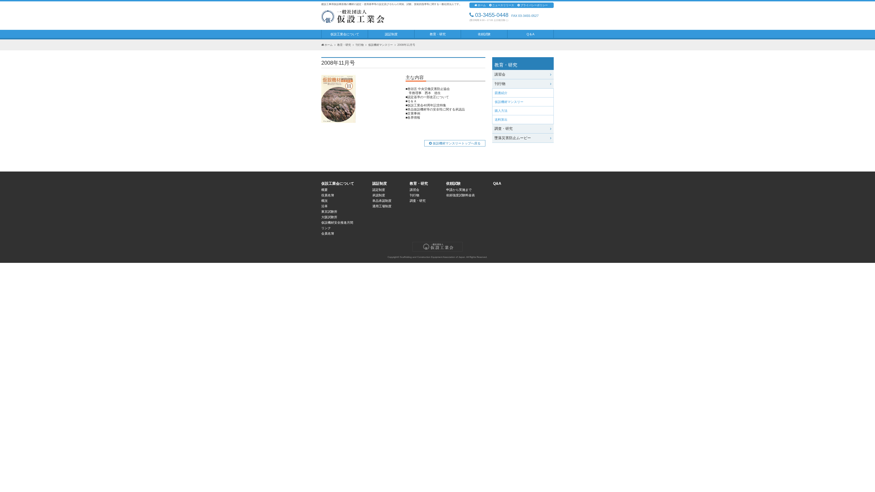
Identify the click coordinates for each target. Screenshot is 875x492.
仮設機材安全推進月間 (337, 222)
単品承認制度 (381, 200)
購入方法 (501, 111)
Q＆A (530, 34)
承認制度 (378, 195)
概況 (324, 200)
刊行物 (359, 44)
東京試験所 (329, 211)
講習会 (499, 74)
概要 (324, 190)
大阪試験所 (329, 217)
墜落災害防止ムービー (512, 138)
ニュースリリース (503, 5)
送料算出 (501, 119)
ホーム (482, 5)
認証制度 (391, 34)
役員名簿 (327, 195)
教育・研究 (438, 34)
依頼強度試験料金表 (460, 195)
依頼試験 (484, 34)
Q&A (497, 183)
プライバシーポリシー (534, 5)
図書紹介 (501, 93)
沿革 (324, 206)
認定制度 (378, 190)
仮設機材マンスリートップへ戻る (456, 143)
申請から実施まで (459, 190)
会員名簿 (327, 233)
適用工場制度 (381, 206)
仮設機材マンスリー (380, 44)
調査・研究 (503, 129)
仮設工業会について (344, 34)
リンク (326, 228)
